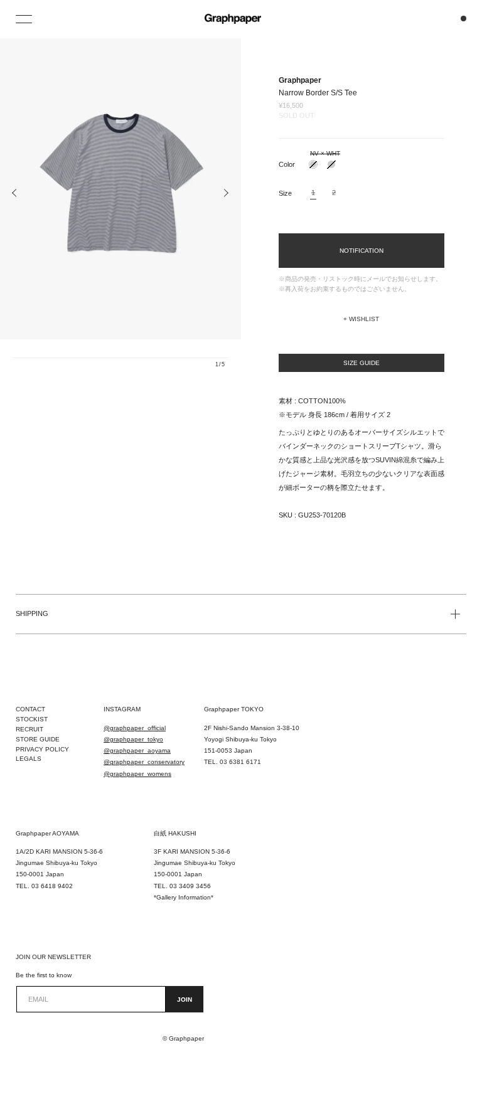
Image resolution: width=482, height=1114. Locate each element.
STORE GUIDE (38, 739)
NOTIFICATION (361, 250)
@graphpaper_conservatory (144, 761)
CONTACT (30, 709)
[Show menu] (25, 18)
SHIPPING (32, 613)
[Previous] (15, 193)
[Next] (226, 193)
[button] (361, 319)
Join (184, 999)
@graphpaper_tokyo (133, 739)
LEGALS (28, 758)
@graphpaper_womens (137, 773)
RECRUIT (29, 729)
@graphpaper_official (135, 727)
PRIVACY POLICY (42, 749)
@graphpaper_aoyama (137, 750)
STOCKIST (32, 719)
